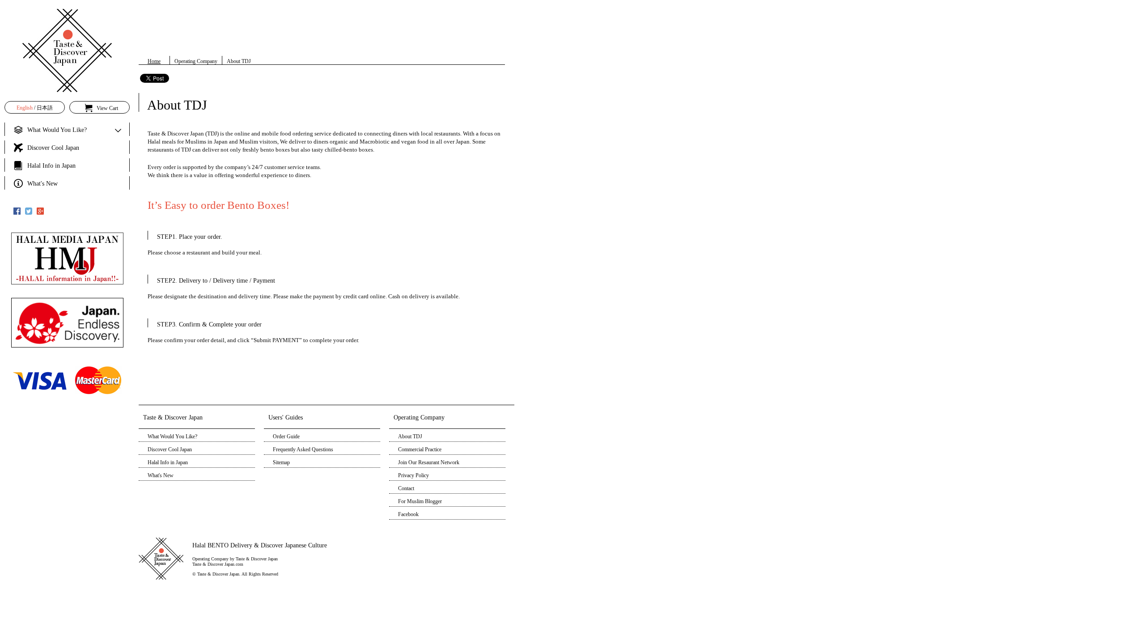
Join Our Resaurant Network (428, 462)
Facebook (408, 514)
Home (154, 61)
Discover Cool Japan (170, 449)
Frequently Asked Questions (303, 449)
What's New (161, 475)
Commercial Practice (419, 449)
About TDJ (410, 436)
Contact (406, 488)
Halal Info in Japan (168, 462)
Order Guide (286, 436)
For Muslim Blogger (420, 501)
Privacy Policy (413, 475)
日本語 (45, 108)
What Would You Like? (172, 436)
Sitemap (281, 462)
